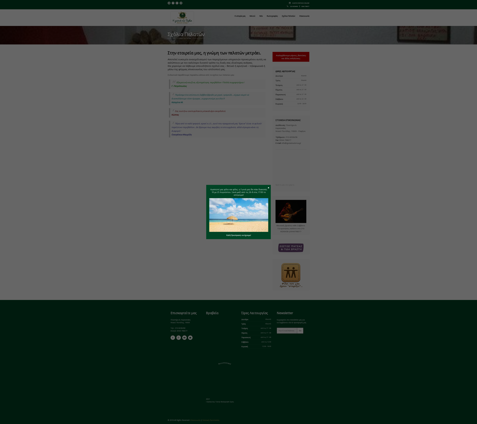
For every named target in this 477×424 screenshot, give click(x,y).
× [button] (268, 187)
